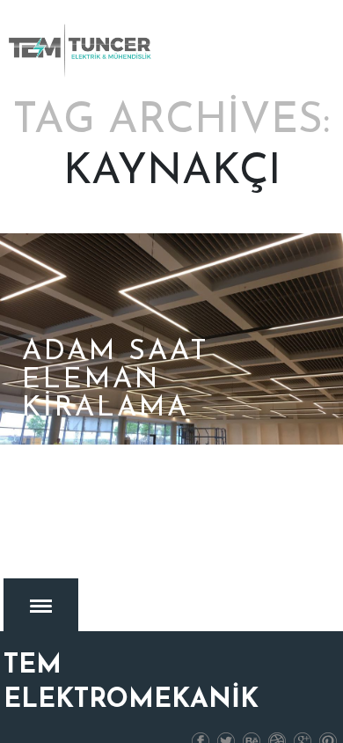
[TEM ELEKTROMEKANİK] (81, 50)
